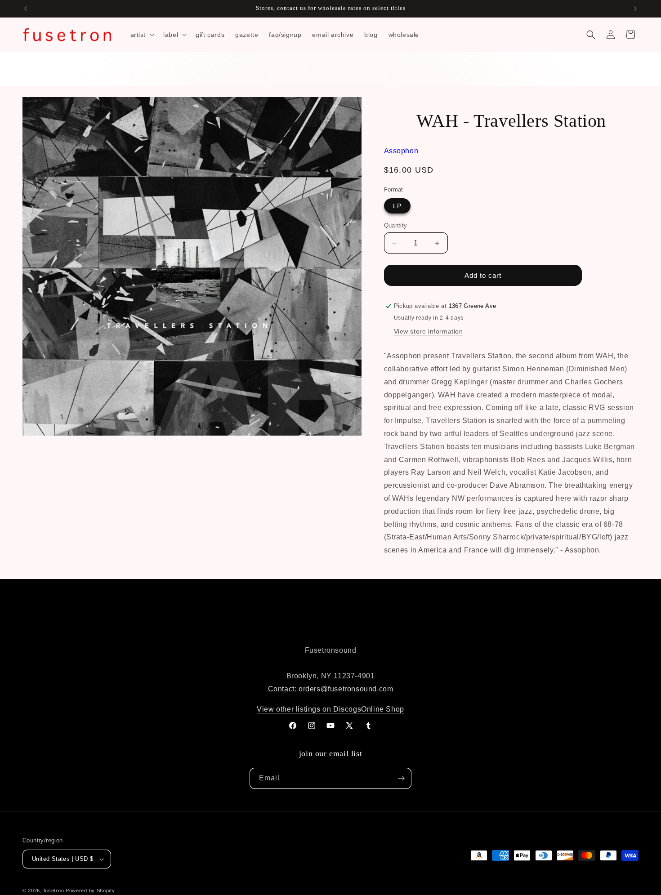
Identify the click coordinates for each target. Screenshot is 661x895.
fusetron (54, 890)
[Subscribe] (401, 778)
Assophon (401, 151)
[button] (141, 34)
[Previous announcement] (26, 8)
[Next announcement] (635, 8)
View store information (428, 331)
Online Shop (382, 709)
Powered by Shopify (90, 890)
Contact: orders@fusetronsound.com (330, 689)
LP (397, 205)
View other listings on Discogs (309, 709)
